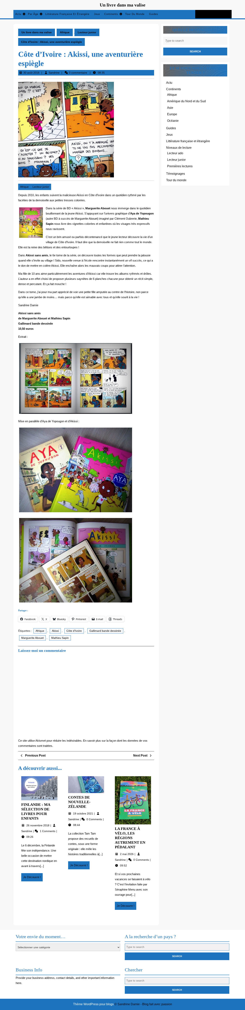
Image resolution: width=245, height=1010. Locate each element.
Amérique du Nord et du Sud (186, 101)
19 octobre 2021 (83, 813)
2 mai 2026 (127, 854)
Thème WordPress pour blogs (93, 1004)
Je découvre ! (33, 878)
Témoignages (175, 173)
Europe (172, 114)
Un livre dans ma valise (122, 4)
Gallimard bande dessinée (105, 630)
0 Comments (95, 819)
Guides (153, 14)
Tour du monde (135, 14)
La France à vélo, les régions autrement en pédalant (130, 838)
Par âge (33, 14)
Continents (111, 14)
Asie (170, 107)
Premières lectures (180, 166)
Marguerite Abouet (32, 637)
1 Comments (48, 831)
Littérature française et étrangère (67, 14)
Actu (18, 14)
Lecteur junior (87, 32)
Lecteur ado (175, 153)
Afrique (64, 32)
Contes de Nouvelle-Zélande (79, 802)
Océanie (173, 120)
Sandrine (54, 72)
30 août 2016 (31, 72)
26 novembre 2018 (38, 825)
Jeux (97, 14)
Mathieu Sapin (60, 637)
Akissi (55, 630)
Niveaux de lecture (179, 147)
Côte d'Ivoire (74, 630)
